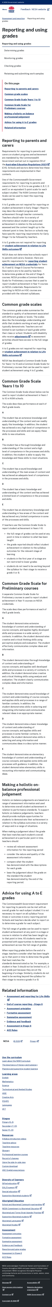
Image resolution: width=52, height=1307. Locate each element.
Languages (7, 1105)
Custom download (10, 1166)
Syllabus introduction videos (14, 1139)
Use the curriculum (12, 1057)
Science (5, 1085)
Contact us (6, 1295)
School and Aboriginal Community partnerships (22, 1205)
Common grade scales (16, 94)
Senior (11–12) (7, 1130)
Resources (7, 1135)
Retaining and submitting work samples (24, 73)
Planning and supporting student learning (20, 1069)
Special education (10, 1192)
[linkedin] (10, 1048)
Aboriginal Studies (10, 1225)
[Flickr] (26, 1048)
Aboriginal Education (13, 1201)
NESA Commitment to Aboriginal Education (20, 1209)
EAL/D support (8, 1187)
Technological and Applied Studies (17, 1089)
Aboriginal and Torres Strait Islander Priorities (21, 1213)
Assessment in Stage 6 (19, 1026)
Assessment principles (19, 1008)
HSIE (4, 1093)
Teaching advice (9, 1143)
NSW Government (34, 1295)
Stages (6, 1118)
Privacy (33, 1041)
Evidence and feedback (19, 1021)
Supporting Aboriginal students (15, 1196)
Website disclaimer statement (35, 1288)
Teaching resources (10, 1147)
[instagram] (20, 1048)
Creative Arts (8, 1097)
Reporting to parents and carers (22, 89)
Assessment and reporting (13, 18)
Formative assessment (19, 1013)
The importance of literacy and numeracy (19, 1065)
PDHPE (5, 1101)
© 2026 (16, 1041)
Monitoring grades (13, 58)
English (5, 1078)
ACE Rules (12, 1030)
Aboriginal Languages (11, 1221)
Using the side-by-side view (14, 1162)
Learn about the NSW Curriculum (16, 1061)
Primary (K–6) (8, 1122)
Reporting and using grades (14, 1249)
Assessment (8, 1230)
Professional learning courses (15, 1154)
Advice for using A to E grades (21, 122)
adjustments (21, 336)
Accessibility (32, 1283)
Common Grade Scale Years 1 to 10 (23, 99)
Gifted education (9, 1183)
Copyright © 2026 (9, 1301)
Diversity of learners (13, 1179)
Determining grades (14, 50)
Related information (15, 127)
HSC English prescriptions (13, 1170)
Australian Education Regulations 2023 (26, 164)
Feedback (26, 9)
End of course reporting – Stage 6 (25, 1004)
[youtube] (15, 1048)
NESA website (39, 9)
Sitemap (5, 1283)
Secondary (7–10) (9, 1126)
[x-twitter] (4, 1048)
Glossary (6, 1151)
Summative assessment (19, 1017)
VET (4, 1109)
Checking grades (12, 66)
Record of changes (10, 1158)
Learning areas (10, 1074)
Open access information (12, 1287)
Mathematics (7, 1082)
